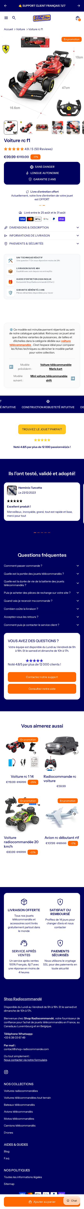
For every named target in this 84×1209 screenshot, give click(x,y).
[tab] (40, 205)
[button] (11, 127)
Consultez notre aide (42, 689)
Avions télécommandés (18, 1111)
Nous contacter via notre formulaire (25, 1060)
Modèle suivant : (44, 378)
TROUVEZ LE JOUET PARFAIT (42, 429)
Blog (6, 1151)
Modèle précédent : (40, 367)
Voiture (20, 29)
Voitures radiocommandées (21, 1091)
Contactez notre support (42, 677)
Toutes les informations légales (23, 1177)
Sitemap (9, 1184)
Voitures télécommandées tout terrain (27, 1097)
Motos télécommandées (19, 1118)
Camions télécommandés (20, 1125)
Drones (8, 1132)
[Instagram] (6, 1072)
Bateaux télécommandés (19, 1105)
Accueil (8, 29)
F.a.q (6, 1158)
